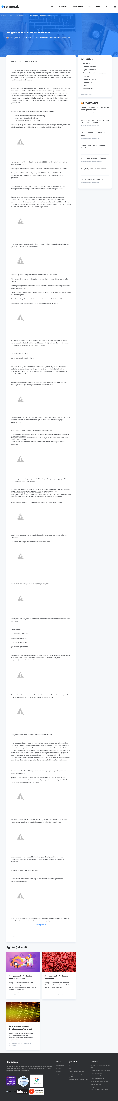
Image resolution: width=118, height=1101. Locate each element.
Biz (52, 6)
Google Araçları (26, 993)
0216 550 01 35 (95, 1090)
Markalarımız (78, 6)
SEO (70, 1068)
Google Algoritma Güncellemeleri (93, 169)
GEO (70, 1066)
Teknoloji (86, 63)
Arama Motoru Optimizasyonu (94, 73)
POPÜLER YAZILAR (90, 103)
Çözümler (63, 6)
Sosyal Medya (88, 89)
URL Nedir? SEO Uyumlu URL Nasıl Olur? (93, 134)
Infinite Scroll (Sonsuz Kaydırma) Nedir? (93, 147)
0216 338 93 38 (105, 1090)
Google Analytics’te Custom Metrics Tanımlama (20, 977)
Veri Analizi (12, 995)
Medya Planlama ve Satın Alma (78, 1079)
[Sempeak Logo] (10, 6)
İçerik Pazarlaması (74, 1077)
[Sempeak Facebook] (15, 938)
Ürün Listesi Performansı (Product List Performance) (20, 1027)
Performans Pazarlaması (76, 1071)
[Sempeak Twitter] (11, 938)
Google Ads (87, 82)
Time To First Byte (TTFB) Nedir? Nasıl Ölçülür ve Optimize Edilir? (95, 121)
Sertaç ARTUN (41, 925)
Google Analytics (14, 993)
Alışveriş (86, 76)
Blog (89, 6)
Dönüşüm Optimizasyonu (76, 1074)
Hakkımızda (60, 1066)
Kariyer (58, 1068)
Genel (85, 85)
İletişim (98, 6)
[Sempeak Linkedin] (19, 938)
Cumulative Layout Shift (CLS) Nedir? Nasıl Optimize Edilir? (95, 108)
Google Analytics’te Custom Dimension (56, 977)
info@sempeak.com (97, 1087)
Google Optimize (89, 66)
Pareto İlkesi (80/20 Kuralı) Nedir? (93, 158)
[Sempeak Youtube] (98, 1094)
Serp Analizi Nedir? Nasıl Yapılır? (93, 179)
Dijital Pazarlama (50, 993)
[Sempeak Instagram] (106, 1094)
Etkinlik (58, 1071)
